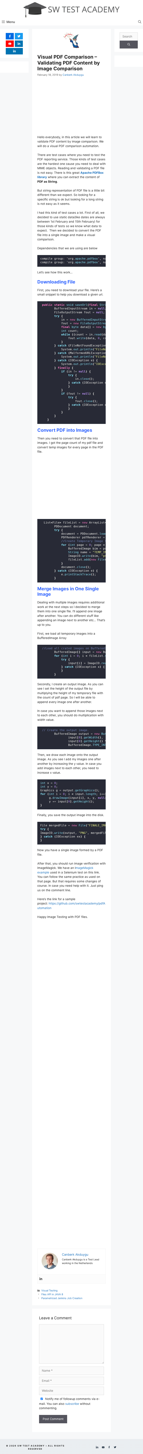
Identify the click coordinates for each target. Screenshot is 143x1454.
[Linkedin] (40, 1279)
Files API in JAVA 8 (52, 1294)
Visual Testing (49, 1290)
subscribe (72, 1404)
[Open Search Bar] (139, 21)
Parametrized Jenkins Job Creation (61, 1298)
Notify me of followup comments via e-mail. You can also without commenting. (69, 1403)
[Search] (129, 44)
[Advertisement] (71, 107)
